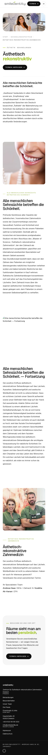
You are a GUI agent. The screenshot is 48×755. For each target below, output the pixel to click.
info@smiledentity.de (10, 725)
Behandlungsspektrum (21, 37)
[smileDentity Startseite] (15, 4)
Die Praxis (6, 707)
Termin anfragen (13, 67)
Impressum (7, 730)
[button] (4, 751)
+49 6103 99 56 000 (11, 722)
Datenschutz (7, 734)
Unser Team (7, 704)
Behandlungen (8, 697)
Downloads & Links (10, 710)
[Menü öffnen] (43, 3)
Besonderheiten (9, 701)
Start (5, 37)
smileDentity (8, 685)
